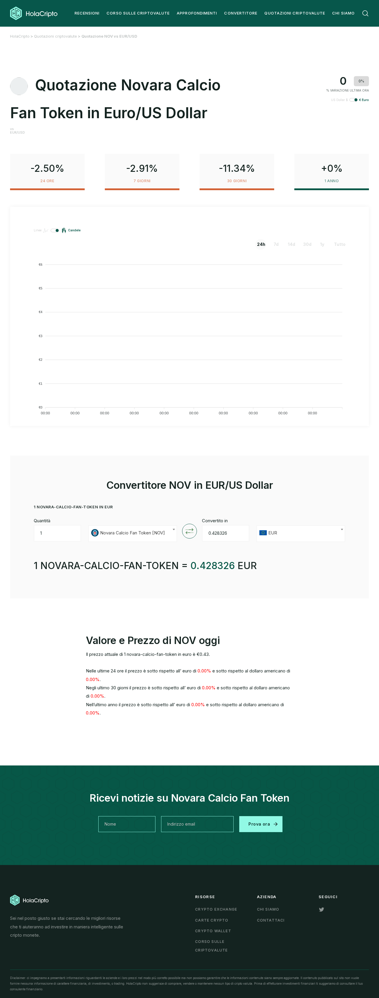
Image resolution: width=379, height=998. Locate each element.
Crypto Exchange (216, 909)
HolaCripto (20, 36)
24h (261, 244)
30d (307, 244)
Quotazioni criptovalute (55, 36)
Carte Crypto (211, 920)
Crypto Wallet (213, 931)
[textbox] (132, 534)
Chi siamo (268, 909)
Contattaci (271, 920)
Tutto (338, 244)
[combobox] (132, 533)
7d (276, 244)
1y (322, 244)
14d (291, 244)
